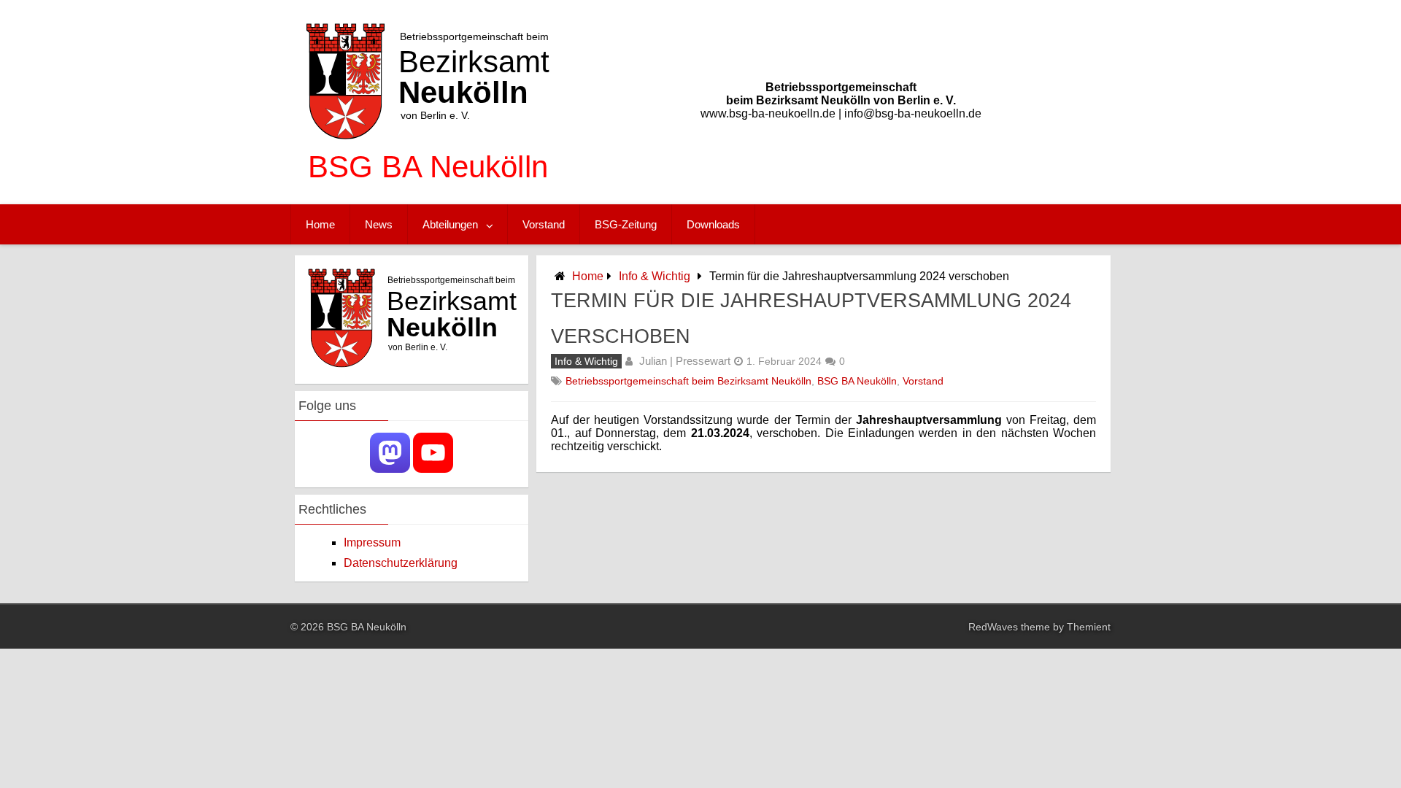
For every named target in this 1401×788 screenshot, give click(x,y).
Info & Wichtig (654, 276)
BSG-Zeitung (626, 224)
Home (320, 224)
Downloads (713, 224)
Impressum (372, 542)
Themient (1089, 627)
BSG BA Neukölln (857, 381)
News (379, 224)
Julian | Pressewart (684, 361)
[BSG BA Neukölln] (428, 189)
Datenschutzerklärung (401, 563)
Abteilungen (450, 224)
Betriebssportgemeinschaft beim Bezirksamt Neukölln (688, 381)
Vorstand (543, 224)
